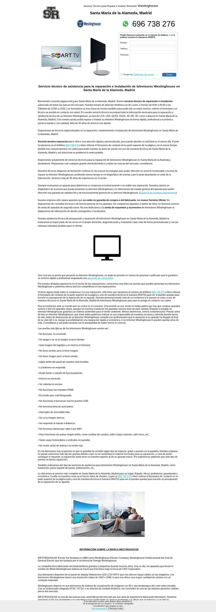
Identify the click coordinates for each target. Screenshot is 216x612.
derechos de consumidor (100, 278)
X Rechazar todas (115, 608)
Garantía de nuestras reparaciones (158, 193)
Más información (99, 608)
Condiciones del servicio (143, 74)
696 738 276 (153, 23)
